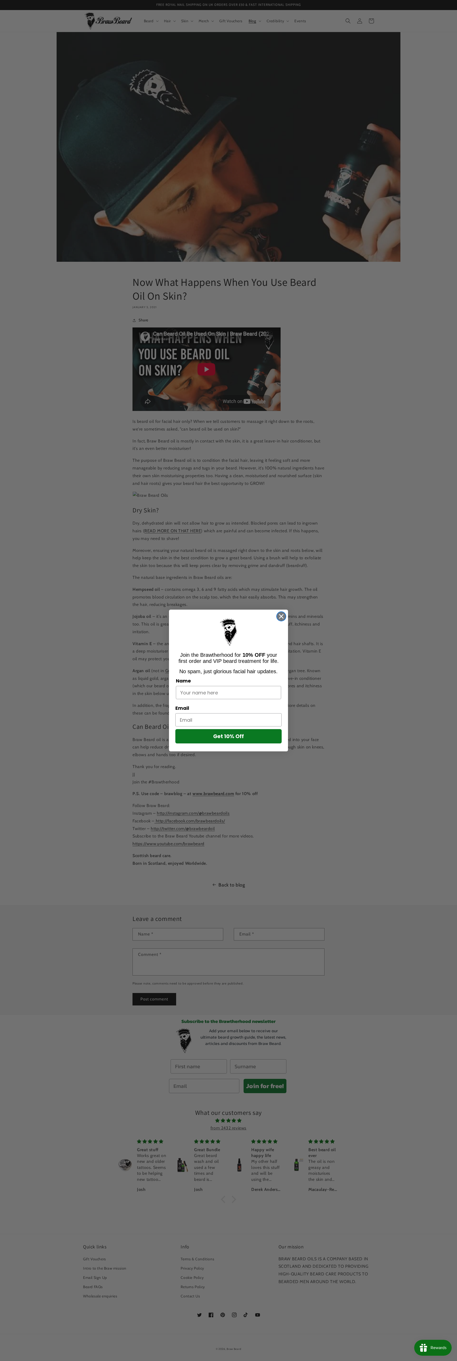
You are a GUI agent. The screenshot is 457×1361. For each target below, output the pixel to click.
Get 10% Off (228, 736)
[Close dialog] (281, 616)
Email (182, 708)
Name (183, 680)
